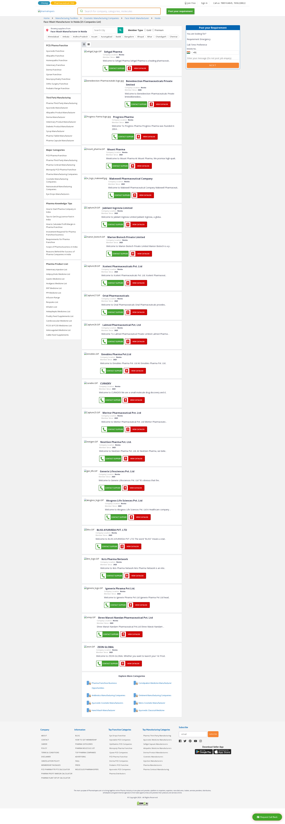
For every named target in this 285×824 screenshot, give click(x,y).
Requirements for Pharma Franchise (58, 241)
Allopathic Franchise (55, 55)
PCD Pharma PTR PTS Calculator (55, 769)
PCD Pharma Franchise (56, 155)
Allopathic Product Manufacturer (60, 112)
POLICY (44, 748)
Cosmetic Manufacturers (153, 757)
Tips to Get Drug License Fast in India (60, 218)
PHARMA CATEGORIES (83, 744)
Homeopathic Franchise (56, 60)
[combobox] (119, 11)
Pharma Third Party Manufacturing (61, 103)
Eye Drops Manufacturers (57, 194)
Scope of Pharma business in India (61, 246)
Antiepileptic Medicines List (58, 311)
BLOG (77, 735)
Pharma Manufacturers (152, 765)
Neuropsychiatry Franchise (58, 79)
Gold (148, 30)
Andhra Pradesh (80, 36)
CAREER (44, 744)
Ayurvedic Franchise (55, 51)
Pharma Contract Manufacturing (60, 164)
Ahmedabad (53, 36)
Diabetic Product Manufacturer (60, 126)
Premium (159, 30)
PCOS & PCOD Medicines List (59, 325)
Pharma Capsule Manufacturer (60, 140)
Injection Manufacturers (153, 761)
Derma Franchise (53, 69)
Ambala (65, 36)
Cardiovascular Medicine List (59, 320)
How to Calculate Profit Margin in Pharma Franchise (60, 225)
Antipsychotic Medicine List (58, 274)
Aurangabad (106, 36)
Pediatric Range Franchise (57, 88)
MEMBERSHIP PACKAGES (50, 765)
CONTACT (45, 740)
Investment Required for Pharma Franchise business (61, 233)
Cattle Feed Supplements (57, 335)
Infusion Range (53, 297)
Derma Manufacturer (55, 117)
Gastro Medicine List (55, 278)
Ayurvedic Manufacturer (57, 107)
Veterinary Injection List (56, 269)
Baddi (118, 36)
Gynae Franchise (53, 74)
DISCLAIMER (46, 757)
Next (212, 65)
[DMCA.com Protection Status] (142, 803)
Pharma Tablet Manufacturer (59, 135)
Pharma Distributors (117, 773)
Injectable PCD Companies (119, 740)
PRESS (77, 765)
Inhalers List (51, 306)
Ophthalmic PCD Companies (120, 744)
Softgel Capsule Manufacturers (155, 744)
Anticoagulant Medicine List (58, 330)
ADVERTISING (80, 757)
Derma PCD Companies (118, 761)
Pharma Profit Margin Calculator (56, 773)
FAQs (77, 761)
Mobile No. (191, 48)
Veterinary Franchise (55, 65)
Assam (94, 36)
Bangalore (129, 36)
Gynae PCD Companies (118, 752)
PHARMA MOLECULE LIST (85, 748)
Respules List (52, 302)
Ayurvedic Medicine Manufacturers (157, 740)
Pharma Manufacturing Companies (62, 174)
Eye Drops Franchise (117, 735)
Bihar (149, 36)
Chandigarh (161, 36)
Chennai (173, 36)
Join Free (191, 3)
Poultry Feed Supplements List (59, 316)
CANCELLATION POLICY (50, 761)
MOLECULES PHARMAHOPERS (86, 769)
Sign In (204, 3)
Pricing (44, 3)
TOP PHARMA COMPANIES (85, 752)
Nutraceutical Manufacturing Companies (59, 188)
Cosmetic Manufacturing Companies (57, 180)
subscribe (213, 734)
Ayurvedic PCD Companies (119, 769)
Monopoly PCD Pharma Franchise (61, 169)
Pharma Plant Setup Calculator (55, 778)
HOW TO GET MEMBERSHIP (86, 740)
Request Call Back (268, 817)
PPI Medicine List (53, 292)
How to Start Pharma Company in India (61, 210)
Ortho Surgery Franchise (57, 83)
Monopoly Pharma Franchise (120, 748)
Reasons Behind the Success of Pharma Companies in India (60, 253)
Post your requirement (180, 11)
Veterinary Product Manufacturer (61, 122)
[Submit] (81, 11)
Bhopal (140, 36)
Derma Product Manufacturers (155, 752)
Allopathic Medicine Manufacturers (157, 748)
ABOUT (44, 735)
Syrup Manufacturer (55, 131)
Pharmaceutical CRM (64, 3)
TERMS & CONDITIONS (50, 752)
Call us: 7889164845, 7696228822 (229, 3)
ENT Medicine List (54, 288)
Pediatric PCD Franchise (118, 765)
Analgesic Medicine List (56, 283)
